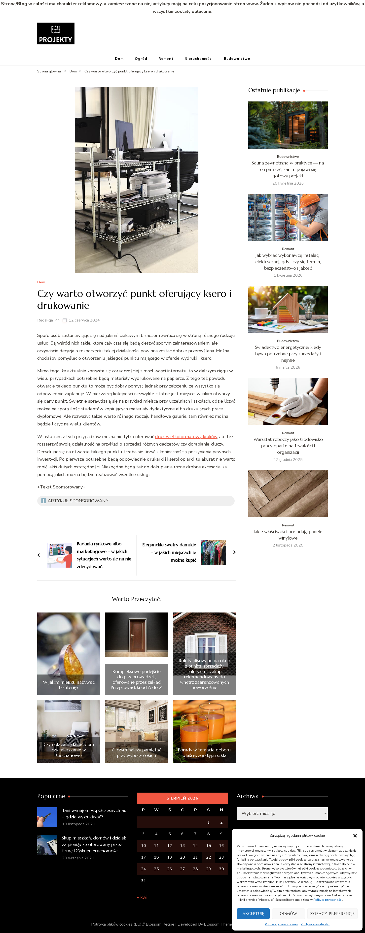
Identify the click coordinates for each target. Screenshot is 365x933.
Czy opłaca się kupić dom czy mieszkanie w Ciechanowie (68, 750)
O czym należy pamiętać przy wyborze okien (136, 752)
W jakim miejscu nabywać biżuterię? (69, 684)
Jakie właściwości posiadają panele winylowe (288, 535)
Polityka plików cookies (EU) (116, 924)
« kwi (142, 897)
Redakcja (45, 320)
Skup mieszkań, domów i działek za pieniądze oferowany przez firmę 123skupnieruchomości (94, 844)
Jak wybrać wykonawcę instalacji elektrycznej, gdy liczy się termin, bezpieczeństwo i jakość (288, 261)
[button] (355, 835)
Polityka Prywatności (315, 924)
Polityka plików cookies (281, 924)
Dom (119, 58)
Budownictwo (237, 58)
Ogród (141, 58)
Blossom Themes (219, 924)
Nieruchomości (199, 58)
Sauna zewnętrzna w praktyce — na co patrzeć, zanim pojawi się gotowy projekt (288, 169)
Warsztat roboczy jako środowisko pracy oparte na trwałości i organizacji (288, 445)
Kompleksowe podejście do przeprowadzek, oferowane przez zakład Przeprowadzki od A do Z (136, 679)
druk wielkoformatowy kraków (186, 437)
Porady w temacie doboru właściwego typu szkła (204, 752)
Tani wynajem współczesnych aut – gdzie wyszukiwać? (95, 813)
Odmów (288, 913)
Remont (166, 58)
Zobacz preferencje (332, 913)
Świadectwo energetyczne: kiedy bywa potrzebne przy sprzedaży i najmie (288, 353)
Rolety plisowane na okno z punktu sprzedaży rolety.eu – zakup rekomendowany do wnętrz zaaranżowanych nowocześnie (204, 674)
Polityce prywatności (327, 900)
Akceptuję (253, 913)
